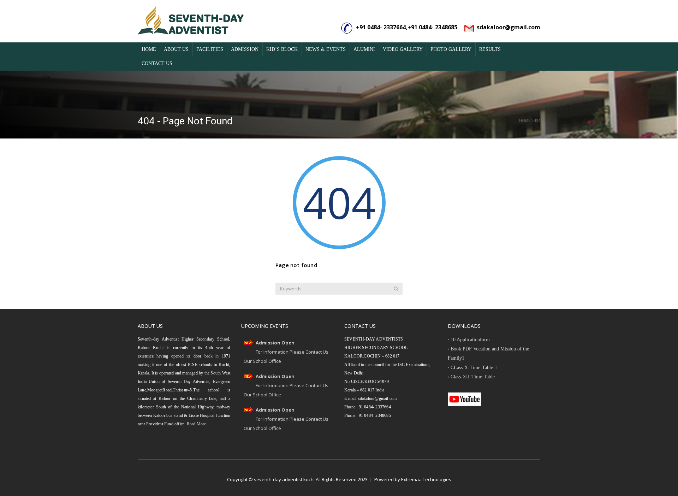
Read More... (197, 423)
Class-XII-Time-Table (473, 376)
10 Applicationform (470, 339)
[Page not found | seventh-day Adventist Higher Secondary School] (191, 21)
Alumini (364, 49)
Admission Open (275, 342)
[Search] (396, 289)
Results (490, 49)
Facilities (209, 49)
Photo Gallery (450, 49)
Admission (244, 49)
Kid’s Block (282, 49)
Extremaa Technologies (426, 479)
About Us (176, 49)
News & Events (325, 49)
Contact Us (157, 63)
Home (149, 49)
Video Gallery (403, 49)
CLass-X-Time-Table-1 (474, 367)
